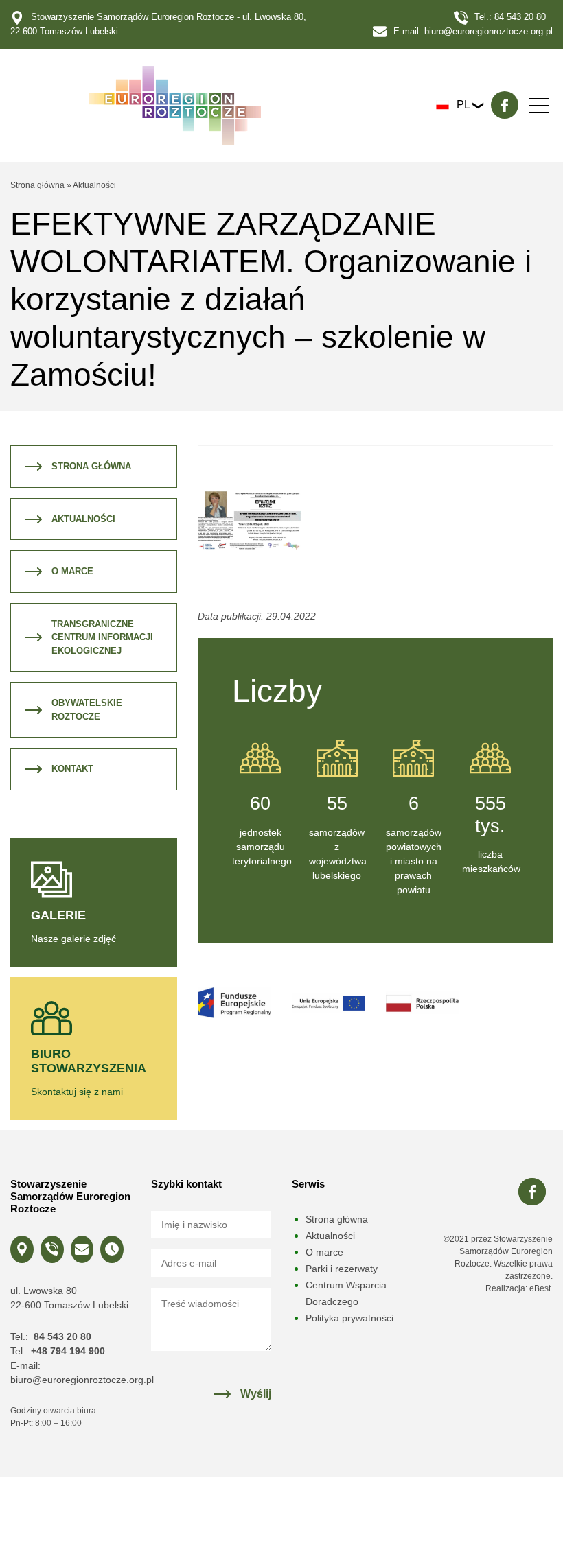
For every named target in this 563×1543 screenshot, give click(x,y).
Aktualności (94, 185)
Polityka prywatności (349, 1317)
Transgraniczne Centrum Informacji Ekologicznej (102, 637)
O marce (72, 571)
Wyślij (255, 1394)
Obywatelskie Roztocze (86, 710)
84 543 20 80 (520, 17)
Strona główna (37, 185)
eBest (540, 1288)
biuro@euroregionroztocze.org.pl (488, 31)
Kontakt (72, 769)
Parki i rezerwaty (342, 1268)
